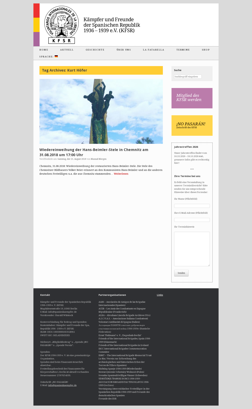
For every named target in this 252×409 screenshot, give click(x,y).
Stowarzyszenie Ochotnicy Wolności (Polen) (121, 372)
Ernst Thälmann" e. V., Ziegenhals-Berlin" (120, 335)
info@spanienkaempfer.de (62, 385)
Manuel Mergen (98, 159)
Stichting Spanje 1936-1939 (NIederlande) (120, 368)
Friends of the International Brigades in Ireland (123, 345)
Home (43, 49)
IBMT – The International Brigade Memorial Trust (125, 355)
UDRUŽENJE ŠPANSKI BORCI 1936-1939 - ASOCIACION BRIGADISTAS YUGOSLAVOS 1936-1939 (124, 382)
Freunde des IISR (107, 398)
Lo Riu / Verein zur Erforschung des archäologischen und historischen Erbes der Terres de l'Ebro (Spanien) (122, 362)
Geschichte (95, 49)
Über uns (124, 49)
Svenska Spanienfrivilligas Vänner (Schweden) (123, 375)
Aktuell (67, 49)
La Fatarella (153, 49)
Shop (206, 49)
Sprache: (47, 56)
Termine (183, 49)
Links (160, 295)
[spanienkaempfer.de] (94, 24)
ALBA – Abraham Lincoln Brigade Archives (121, 315)
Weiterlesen (121, 173)
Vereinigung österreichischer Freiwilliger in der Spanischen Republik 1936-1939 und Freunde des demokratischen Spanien (124, 392)
